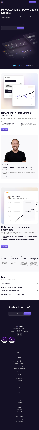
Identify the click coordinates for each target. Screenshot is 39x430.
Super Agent (19, 371)
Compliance (19, 402)
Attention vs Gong (19, 416)
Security (19, 400)
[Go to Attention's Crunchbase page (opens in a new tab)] (21, 334)
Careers (19, 392)
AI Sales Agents (19, 360)
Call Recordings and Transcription (19, 361)
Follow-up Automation (19, 370)
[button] (37, 2)
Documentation (19, 354)
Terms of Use (19, 411)
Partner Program (19, 404)
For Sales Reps (19, 380)
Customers (19, 350)
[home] (4, 2)
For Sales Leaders (19, 378)
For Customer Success (19, 381)
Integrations (19, 352)
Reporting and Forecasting (19, 368)
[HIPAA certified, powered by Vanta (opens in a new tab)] (4, 340)
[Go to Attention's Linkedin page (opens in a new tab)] (18, 334)
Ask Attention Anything (19, 366)
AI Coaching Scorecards (19, 363)
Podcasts (19, 390)
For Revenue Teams (19, 376)
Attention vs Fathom (19, 418)
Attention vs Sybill (19, 419)
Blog (19, 387)
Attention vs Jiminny (19, 421)
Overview (19, 349)
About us (19, 399)
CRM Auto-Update (19, 365)
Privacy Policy (19, 409)
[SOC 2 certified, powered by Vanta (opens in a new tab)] (12, 340)
